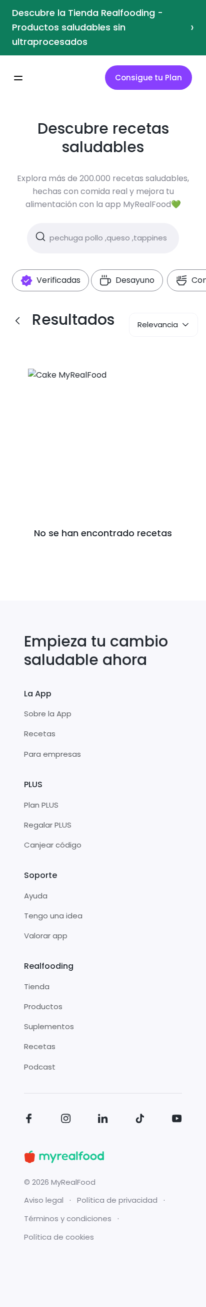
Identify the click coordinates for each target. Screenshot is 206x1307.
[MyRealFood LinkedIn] (103, 1120)
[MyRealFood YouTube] (177, 1120)
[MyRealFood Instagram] (66, 1120)
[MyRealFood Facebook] (29, 1120)
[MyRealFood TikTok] (140, 1120)
